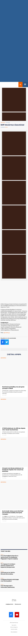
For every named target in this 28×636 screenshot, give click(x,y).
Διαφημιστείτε (9, 604)
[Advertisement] (14, 292)
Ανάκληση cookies (14, 629)
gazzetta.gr (7, 332)
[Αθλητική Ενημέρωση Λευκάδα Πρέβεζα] (0, 84)
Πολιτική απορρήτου (14, 627)
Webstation (15, 631)
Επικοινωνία (18, 604)
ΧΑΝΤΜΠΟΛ (3, 122)
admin (6, 127)
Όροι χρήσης (14, 625)
